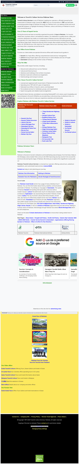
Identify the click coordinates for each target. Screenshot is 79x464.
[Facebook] (59, 1)
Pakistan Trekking (6, 58)
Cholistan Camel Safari (49, 131)
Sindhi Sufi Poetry (53, 218)
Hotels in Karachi (70, 120)
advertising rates (56, 309)
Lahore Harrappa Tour (28, 124)
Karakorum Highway (67, 203)
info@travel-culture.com (71, 2)
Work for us (5, 90)
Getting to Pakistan (44, 173)
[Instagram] (61, 1)
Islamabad (51, 188)
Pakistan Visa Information (26, 173)
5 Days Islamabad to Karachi (7, 35)
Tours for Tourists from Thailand (39, 362)
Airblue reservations (7, 82)
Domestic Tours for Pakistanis (27, 177)
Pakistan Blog (5, 85)
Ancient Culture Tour (48, 115)
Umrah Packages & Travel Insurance (49, 177)
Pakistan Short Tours (7, 26)
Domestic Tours (6, 74)
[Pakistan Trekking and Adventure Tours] (39, 358)
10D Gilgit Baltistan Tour (7, 40)
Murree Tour (25, 130)
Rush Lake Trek (47, 141)
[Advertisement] (39, 11)
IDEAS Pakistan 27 (6, 61)
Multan (54, 198)
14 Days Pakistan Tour (7, 23)
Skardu (28, 205)
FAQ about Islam (6, 77)
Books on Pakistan (6, 88)
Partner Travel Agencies (49, 417)
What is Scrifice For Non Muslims (41, 222)
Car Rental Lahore (70, 132)
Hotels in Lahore (70, 122)
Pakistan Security (6, 64)
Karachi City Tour (26, 118)
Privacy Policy (35, 417)
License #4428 (47, 166)
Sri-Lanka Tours (6, 372)
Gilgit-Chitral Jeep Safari (49, 129)
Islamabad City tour (27, 126)
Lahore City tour (26, 122)
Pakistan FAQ (5, 66)
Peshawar (50, 199)
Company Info (25, 417)
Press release (62, 417)
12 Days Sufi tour (6, 31)
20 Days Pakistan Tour (49, 127)
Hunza (23, 205)
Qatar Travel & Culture (8, 375)
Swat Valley (56, 203)
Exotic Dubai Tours (7, 391)
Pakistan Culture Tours (6, 18)
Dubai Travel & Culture (8, 368)
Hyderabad (28, 194)
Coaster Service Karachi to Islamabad (42, 220)
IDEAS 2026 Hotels (23, 220)
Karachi (26, 190)
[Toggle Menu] (76, 5)
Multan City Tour (26, 134)
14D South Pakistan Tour (7, 56)
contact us (44, 423)
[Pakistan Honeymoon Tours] (39, 342)
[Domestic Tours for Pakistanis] (39, 329)
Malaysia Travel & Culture (9, 378)
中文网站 (4, 381)
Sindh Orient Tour (6, 50)
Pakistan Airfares (6, 71)
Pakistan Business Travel (6, 45)
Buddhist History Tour (49, 117)
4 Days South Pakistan (49, 121)
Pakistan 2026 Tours (7, 47)
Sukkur (24, 196)
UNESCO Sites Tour (6, 29)
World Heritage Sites (65, 207)
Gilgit (19, 205)
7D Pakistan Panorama (8, 37)
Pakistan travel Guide (26, 184)
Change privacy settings (39, 429)
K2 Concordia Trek (47, 139)
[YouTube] (63, 1)
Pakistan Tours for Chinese (39, 360)
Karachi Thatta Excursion (29, 120)
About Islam (29, 218)
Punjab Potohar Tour (7, 53)
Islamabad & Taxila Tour (28, 128)
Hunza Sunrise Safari (27, 132)
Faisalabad (29, 199)
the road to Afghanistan (44, 203)
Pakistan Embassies (7, 79)
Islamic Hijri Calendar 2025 (68, 218)
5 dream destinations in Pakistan (39, 213)
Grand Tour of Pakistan (39, 316)
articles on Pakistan (43, 205)
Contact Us (15, 417)
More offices (5, 384)
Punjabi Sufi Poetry (41, 218)
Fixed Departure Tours (8, 20)
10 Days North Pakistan (49, 119)
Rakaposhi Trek (47, 137)
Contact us (20, 169)
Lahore (30, 192)
